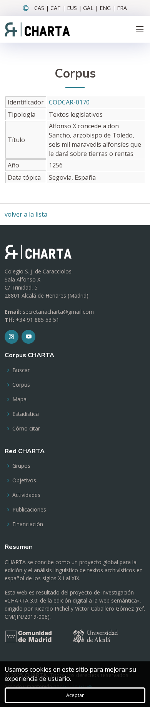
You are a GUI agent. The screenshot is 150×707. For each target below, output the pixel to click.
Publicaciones (29, 509)
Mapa (19, 399)
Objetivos (24, 480)
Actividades (26, 495)
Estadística (25, 414)
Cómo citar (26, 428)
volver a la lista (26, 214)
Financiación (27, 524)
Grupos (21, 466)
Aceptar (75, 695)
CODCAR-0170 (69, 102)
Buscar (21, 370)
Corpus (21, 384)
